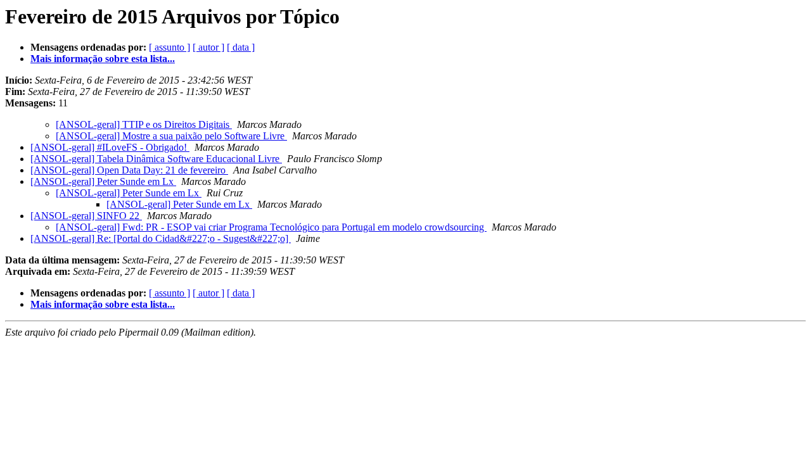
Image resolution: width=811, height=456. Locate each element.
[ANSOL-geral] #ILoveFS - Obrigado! (109, 147)
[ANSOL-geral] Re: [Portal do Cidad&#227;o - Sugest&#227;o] (160, 238)
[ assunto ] (169, 47)
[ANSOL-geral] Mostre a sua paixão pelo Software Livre (171, 135)
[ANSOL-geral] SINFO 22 (86, 215)
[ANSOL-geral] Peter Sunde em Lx (103, 181)
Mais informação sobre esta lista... (102, 58)
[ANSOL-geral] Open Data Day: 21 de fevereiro (129, 170)
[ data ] (241, 47)
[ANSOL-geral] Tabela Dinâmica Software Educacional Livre (156, 158)
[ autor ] (208, 47)
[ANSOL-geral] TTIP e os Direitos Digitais (144, 124)
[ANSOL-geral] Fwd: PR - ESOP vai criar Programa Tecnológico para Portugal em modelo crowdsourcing (271, 227)
